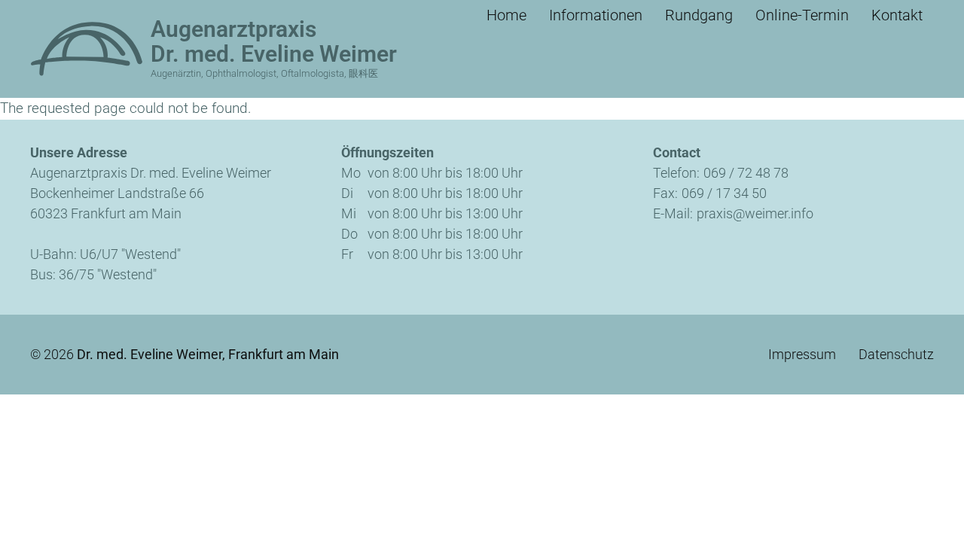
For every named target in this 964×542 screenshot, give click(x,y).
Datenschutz (896, 354)
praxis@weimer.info (755, 213)
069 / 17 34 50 (724, 193)
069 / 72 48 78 (746, 173)
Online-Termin (802, 15)
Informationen (595, 15)
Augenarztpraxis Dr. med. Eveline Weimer (274, 41)
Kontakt (897, 15)
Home (506, 15)
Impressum (802, 354)
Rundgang (699, 15)
